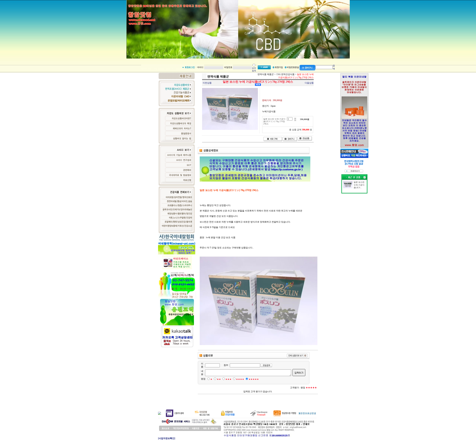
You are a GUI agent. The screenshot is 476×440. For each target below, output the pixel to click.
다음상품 (309, 83)
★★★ (228, 379)
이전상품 (207, 83)
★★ (219, 379)
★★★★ (240, 379)
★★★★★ (254, 379)
